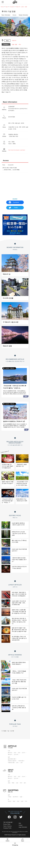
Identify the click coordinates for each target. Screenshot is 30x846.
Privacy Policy (6, 824)
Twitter (16, 207)
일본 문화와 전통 (11, 759)
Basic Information (6, 15)
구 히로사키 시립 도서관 (10, 322)
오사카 (23, 752)
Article (7, 841)
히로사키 (14, 40)
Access (14, 15)
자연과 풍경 (21, 760)
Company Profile (7, 828)
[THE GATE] (15, 2)
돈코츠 (9, 801)
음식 (17, 762)
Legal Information (23, 827)
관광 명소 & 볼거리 (12, 760)
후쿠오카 (10, 754)
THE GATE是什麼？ (8, 822)
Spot (7, 6)
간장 (18, 801)
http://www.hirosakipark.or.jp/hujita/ (16, 150)
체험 (13, 782)
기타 (26, 801)
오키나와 (16, 754)
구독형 (9, 796)
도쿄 (15, 752)
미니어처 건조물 (8, 298)
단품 (21, 796)
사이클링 (4, 730)
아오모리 (12, 6)
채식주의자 (15, 796)
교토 (19, 752)
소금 (22, 801)
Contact (20, 825)
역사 (20, 44)
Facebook (16, 202)
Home (2, 6)
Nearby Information (23, 15)
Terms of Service (7, 826)
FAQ (20, 823)
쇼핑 (21, 762)
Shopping (15, 845)
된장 (14, 801)
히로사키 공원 (7, 346)
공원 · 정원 (14, 44)
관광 (9, 782)
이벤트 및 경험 (11, 762)
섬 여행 (12, 730)
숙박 (21, 782)
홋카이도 (10, 752)
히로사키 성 (6, 274)
